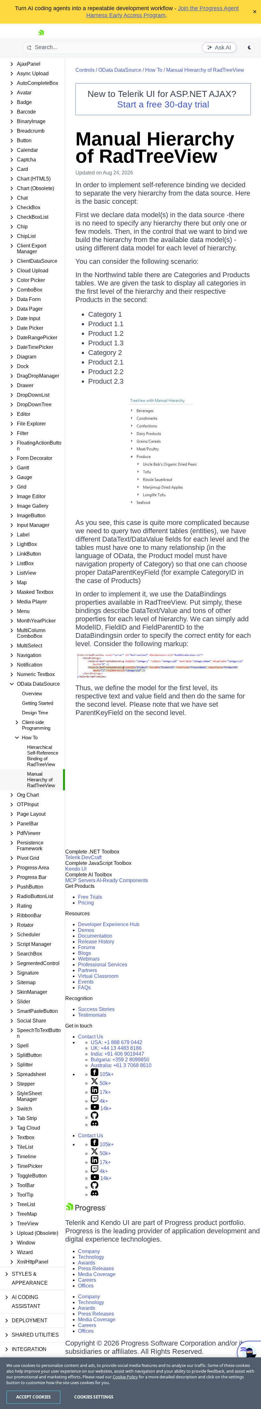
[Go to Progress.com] (86, 1210)
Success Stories (96, 1009)
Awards (86, 1262)
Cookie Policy (125, 1377)
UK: (116, 1048)
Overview (32, 693)
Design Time (35, 712)
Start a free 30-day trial (163, 104)
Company (89, 1251)
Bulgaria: (120, 1059)
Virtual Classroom (98, 976)
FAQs (84, 987)
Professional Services (102, 964)
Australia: (121, 1065)
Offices (86, 1285)
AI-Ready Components (122, 880)
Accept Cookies (33, 1397)
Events (86, 982)
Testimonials (92, 1015)
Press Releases (96, 1268)
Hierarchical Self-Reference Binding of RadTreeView (42, 755)
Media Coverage (97, 1274)
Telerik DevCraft (83, 857)
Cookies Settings (93, 1397)
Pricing (86, 902)
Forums (86, 947)
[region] (130, 1383)
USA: (116, 1042)
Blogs (84, 953)
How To (153, 70)
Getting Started (37, 703)
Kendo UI (76, 869)
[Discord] (94, 1124)
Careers (87, 1280)
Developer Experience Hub (108, 924)
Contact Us (90, 1036)
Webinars (89, 959)
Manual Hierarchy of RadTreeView (41, 779)
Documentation (95, 936)
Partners (87, 970)
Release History (96, 941)
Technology (91, 1257)
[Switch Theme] (249, 47)
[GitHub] (94, 1117)
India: (117, 1054)
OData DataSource (119, 70)
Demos (86, 930)
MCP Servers (80, 880)
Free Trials (90, 897)
